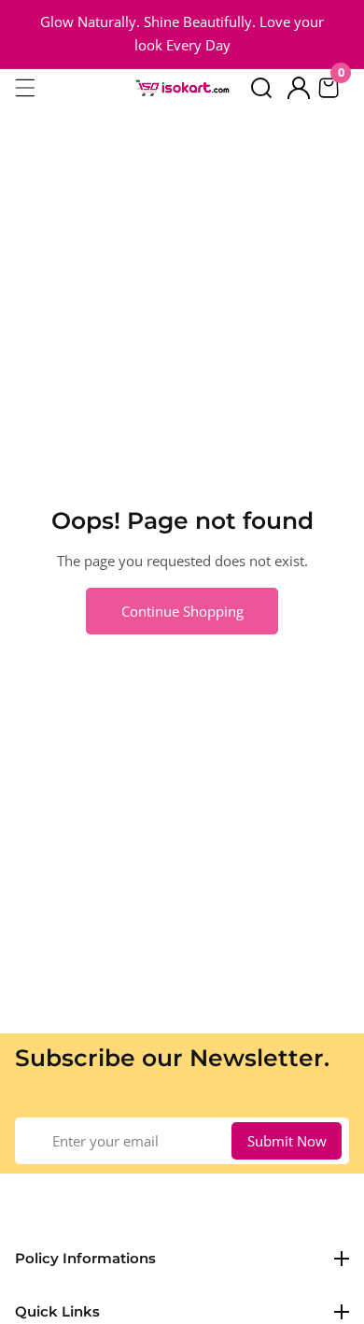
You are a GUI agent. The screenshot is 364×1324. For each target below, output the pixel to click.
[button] (261, 88)
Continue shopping (182, 611)
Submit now (287, 1141)
